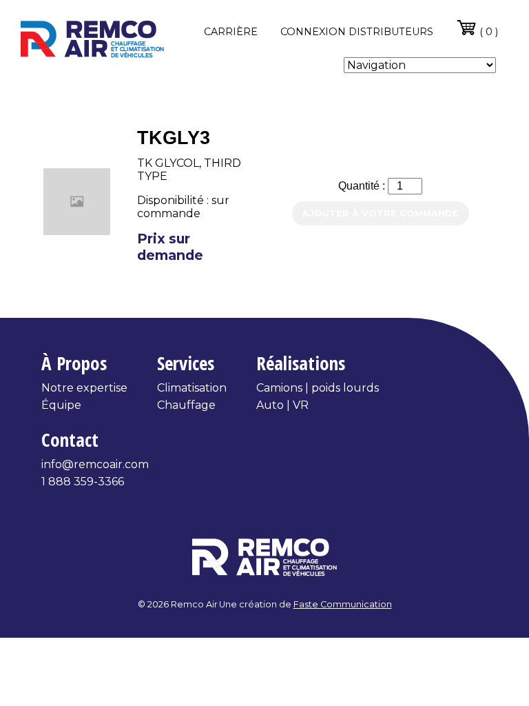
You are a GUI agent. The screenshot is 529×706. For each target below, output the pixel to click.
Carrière (231, 32)
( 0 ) (487, 32)
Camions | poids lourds (317, 387)
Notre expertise (84, 387)
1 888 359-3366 (82, 481)
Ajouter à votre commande (380, 213)
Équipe (61, 405)
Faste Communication (342, 604)
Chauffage (186, 405)
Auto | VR (282, 405)
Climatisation (192, 387)
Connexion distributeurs (356, 32)
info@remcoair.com (95, 464)
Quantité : (363, 186)
